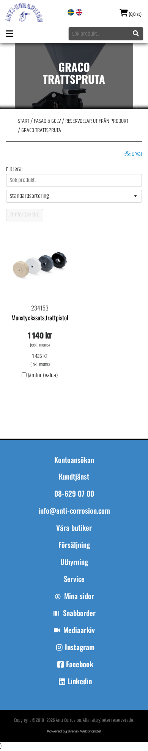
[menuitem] (74, 531)
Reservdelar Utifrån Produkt (96, 121)
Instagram (79, 647)
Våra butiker (74, 528)
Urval (136, 154)
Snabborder (79, 613)
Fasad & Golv (47, 121)
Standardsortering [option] (29, 196)
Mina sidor (79, 596)
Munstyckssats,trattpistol (39, 317)
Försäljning (74, 545)
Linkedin (80, 681)
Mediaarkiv (79, 630)
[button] (135, 196)
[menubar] (74, 557)
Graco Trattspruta (41, 130)
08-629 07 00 (74, 494)
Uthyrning (74, 562)
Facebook (79, 664)
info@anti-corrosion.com (74, 511)
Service (74, 579)
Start (23, 121)
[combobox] (106, 33)
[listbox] (74, 196)
